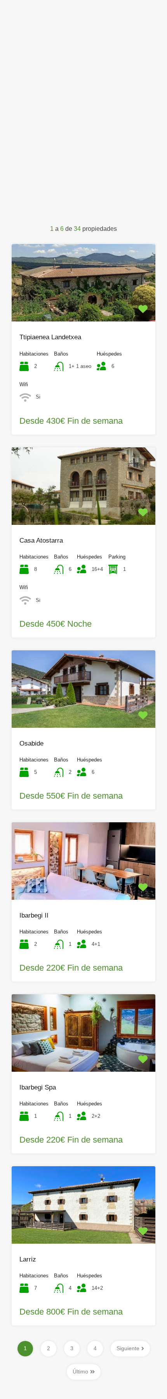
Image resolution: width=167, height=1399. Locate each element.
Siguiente (128, 1348)
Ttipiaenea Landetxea (50, 337)
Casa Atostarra (41, 540)
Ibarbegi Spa (37, 1087)
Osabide (31, 743)
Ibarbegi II (34, 915)
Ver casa (83, 305)
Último (80, 1371)
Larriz (27, 1259)
